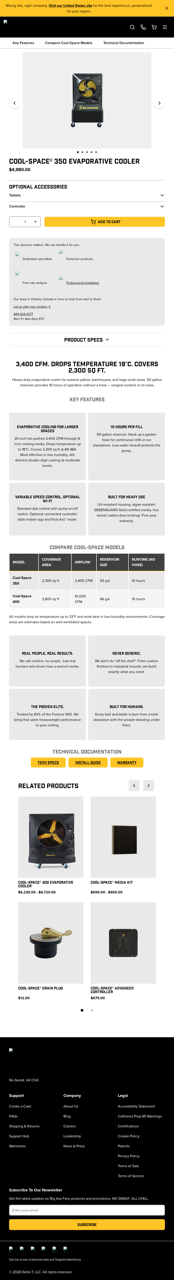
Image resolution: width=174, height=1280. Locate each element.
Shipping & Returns (24, 1126)
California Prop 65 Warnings (140, 1116)
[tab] (82, 1010)
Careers (69, 1126)
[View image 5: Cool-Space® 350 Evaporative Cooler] (96, 152)
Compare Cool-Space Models (68, 42)
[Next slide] (148, 785)
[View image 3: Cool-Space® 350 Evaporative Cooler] (87, 152)
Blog (67, 1116)
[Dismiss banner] (166, 8)
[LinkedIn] (33, 1249)
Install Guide (88, 762)
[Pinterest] (66, 1249)
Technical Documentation (123, 42)
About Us (70, 1106)
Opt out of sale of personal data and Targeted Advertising (45, 1259)
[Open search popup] (132, 27)
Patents (124, 1145)
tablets (15, 195)
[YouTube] (44, 1249)
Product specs (83, 339)
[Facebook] (11, 1249)
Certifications (128, 1126)
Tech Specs (48, 762)
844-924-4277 (23, 314)
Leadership (72, 1136)
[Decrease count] (14, 221)
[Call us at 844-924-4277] (143, 27)
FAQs (13, 1116)
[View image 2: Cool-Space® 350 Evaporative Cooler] (82, 152)
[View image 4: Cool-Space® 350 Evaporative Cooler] (91, 152)
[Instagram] (22, 1249)
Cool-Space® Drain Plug (40, 988)
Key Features (23, 42)
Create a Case (20, 1106)
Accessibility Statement (136, 1106)
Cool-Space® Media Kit (112, 882)
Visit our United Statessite (70, 5)
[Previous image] (14, 103)
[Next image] (159, 103)
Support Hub (19, 1136)
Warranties (17, 1145)
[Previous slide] (134, 785)
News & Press (74, 1145)
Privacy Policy (129, 1155)
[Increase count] (35, 221)
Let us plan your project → (32, 306)
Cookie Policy (129, 1136)
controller (17, 206)
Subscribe (87, 1224)
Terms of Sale (128, 1165)
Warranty (127, 762)
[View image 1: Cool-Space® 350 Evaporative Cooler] (78, 152)
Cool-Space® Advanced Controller (112, 990)
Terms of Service (131, 1175)
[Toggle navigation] (165, 27)
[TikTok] (55, 1249)
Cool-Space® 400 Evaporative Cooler (45, 884)
